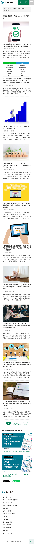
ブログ (5, 516)
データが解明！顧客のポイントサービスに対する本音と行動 (16, 475)
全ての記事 (7, 8)
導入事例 (5, 508)
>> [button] (25, 423)
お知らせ (5, 519)
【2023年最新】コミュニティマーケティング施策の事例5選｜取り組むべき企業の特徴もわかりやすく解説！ (16, 326)
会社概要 (5, 530)
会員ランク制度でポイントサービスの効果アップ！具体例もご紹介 (17, 127)
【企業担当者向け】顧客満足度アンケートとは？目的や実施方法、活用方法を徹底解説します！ (17, 287)
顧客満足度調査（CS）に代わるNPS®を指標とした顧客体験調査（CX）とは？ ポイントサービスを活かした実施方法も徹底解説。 (17, 81)
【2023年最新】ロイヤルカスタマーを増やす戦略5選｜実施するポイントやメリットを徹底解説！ (16, 205)
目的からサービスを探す (10, 505)
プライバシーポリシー (9, 533)
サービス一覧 (7, 497)
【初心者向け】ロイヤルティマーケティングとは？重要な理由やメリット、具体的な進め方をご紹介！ (17, 165)
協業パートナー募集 (9, 514)
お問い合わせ (26, 2)
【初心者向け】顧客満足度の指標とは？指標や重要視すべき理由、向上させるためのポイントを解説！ (17, 248)
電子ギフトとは (7, 502)
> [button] (19, 423)
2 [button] (14, 423)
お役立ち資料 (20, 2)
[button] (31, 2)
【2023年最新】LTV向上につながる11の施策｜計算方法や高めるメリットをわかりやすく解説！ (17, 403)
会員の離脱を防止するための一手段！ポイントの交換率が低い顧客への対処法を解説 (17, 45)
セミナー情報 (7, 511)
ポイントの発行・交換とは (11, 500)
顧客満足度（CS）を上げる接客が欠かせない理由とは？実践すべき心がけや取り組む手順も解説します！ (17, 364)
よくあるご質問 (7, 522)
